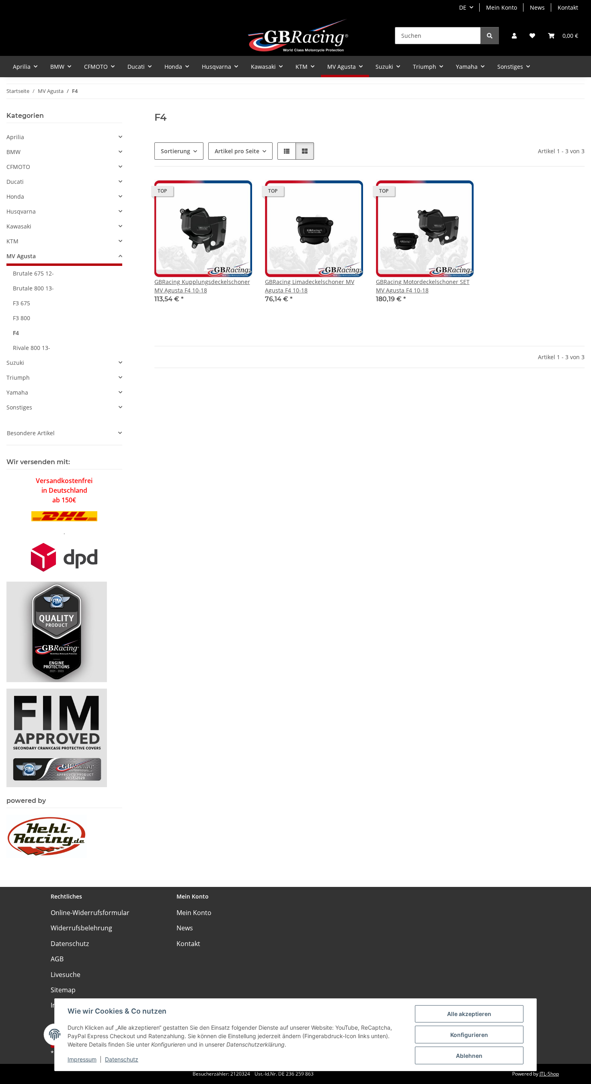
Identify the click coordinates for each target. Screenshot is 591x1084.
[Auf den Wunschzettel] (238, 193)
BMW (13, 152)
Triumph (18, 377)
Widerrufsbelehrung (81, 928)
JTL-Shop (549, 1073)
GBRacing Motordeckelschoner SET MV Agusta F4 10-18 (423, 286)
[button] (514, 35)
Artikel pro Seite (237, 151)
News (537, 7)
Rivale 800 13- (31, 348)
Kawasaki (18, 226)
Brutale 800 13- (33, 288)
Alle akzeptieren (469, 1013)
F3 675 (21, 303)
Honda (15, 196)
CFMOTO (18, 167)
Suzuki (15, 362)
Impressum (82, 1059)
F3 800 (21, 318)
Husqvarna (21, 211)
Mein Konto (501, 7)
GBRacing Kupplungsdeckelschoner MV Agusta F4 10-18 (202, 286)
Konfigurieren (469, 1034)
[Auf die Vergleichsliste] (217, 193)
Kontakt (568, 7)
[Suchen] (489, 35)
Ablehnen (469, 1055)
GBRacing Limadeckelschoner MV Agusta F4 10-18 (309, 286)
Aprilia (15, 137)
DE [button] (462, 7)
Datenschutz (121, 1059)
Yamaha (17, 392)
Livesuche (65, 974)
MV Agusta (21, 256)
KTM (12, 241)
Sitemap (63, 989)
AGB (57, 958)
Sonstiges (19, 407)
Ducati (15, 181)
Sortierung (175, 151)
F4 (16, 333)
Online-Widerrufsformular (90, 912)
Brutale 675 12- (33, 273)
